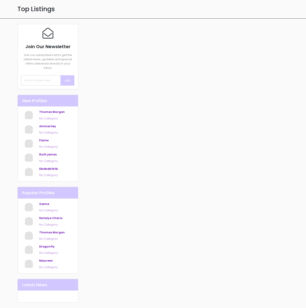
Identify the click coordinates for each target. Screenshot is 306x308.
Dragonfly (47, 246)
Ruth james (48, 154)
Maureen (46, 261)
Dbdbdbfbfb (48, 169)
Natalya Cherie (50, 218)
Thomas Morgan (52, 112)
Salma (44, 204)
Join (67, 80)
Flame (44, 140)
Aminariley (47, 126)
